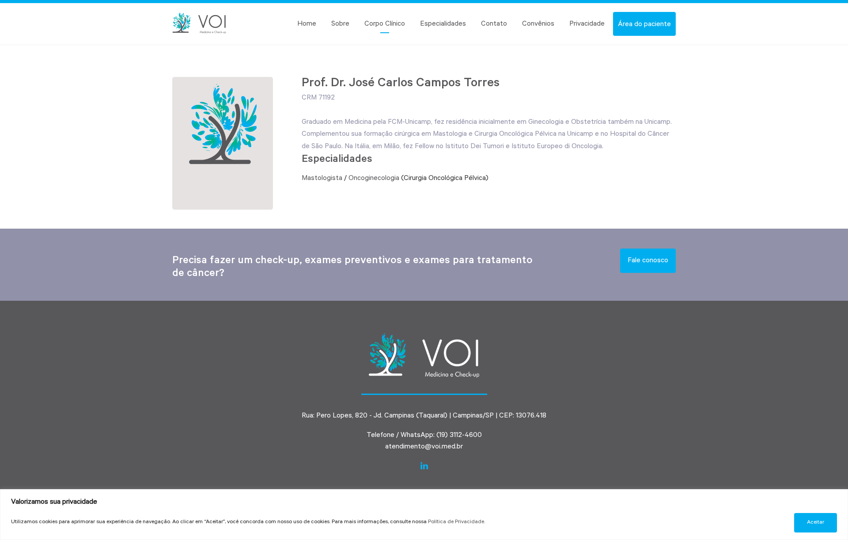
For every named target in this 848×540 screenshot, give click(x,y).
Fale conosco (648, 261)
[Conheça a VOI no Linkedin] (424, 466)
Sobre (340, 24)
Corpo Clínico (384, 24)
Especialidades (443, 24)
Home (306, 24)
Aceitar (815, 523)
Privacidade (587, 24)
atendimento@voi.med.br (424, 447)
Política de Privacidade (456, 522)
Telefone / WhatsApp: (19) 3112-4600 (424, 436)
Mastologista (322, 179)
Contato (494, 24)
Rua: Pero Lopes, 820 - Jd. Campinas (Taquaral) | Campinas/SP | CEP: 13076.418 (424, 416)
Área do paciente (644, 25)
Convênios (538, 24)
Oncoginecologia (373, 179)
